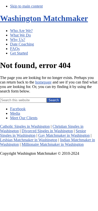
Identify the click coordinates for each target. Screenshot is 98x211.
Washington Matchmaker (44, 18)
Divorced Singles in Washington (47, 131)
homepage (43, 82)
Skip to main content (26, 6)
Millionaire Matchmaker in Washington (53, 144)
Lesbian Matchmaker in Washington (28, 140)
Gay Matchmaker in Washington (64, 135)
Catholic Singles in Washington (25, 126)
